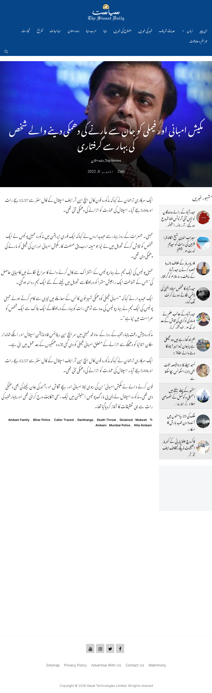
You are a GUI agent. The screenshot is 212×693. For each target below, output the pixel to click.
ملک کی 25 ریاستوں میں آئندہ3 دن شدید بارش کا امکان (181, 422)
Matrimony (157, 665)
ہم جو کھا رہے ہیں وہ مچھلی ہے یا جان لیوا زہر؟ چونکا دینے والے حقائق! (179, 345)
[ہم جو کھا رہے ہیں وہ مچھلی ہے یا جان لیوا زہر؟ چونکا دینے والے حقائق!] (203, 345)
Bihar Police (41, 420)
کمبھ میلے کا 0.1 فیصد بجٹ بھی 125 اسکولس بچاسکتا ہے (179, 371)
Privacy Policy (75, 665)
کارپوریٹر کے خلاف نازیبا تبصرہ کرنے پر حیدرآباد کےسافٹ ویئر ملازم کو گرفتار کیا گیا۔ (178, 272)
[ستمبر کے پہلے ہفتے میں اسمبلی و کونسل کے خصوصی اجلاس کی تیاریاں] (203, 396)
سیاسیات (55, 30)
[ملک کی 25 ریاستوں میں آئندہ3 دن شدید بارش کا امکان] (203, 421)
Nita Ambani (143, 425)
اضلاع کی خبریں (122, 30)
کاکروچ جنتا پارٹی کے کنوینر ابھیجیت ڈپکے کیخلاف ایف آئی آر (179, 447)
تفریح (40, 30)
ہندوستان (73, 30)
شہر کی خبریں (145, 30)
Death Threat (106, 420)
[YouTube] (90, 648)
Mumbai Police (119, 425)
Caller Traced (64, 420)
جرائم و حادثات (198, 40)
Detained (126, 420)
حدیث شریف (167, 30)
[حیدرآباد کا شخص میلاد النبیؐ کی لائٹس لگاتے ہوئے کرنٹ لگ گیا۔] (203, 294)
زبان (190, 30)
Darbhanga (85, 420)
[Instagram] (100, 648)
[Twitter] (110, 648)
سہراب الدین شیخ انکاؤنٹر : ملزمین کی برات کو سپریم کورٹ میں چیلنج (179, 243)
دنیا (105, 30)
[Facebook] (120, 648)
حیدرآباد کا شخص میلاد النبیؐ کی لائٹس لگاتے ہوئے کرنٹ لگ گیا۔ (178, 294)
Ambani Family (18, 420)
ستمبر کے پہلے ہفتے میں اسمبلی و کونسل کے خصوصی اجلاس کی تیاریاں (178, 396)
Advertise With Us (106, 665)
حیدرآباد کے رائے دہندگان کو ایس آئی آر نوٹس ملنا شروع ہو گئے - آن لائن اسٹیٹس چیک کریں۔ (178, 221)
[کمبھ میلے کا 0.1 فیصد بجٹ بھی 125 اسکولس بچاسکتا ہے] (203, 370)
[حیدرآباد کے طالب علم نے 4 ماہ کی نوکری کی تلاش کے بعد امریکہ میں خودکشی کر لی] (203, 319)
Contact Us (135, 665)
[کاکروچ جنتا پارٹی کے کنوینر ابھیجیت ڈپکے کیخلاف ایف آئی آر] (203, 447)
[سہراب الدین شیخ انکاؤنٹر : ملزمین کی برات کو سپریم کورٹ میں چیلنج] (203, 243)
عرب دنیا (91, 30)
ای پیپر (203, 30)
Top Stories (113, 159)
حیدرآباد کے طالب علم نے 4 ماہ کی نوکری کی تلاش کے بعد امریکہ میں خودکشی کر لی (178, 320)
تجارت (26, 30)
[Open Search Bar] (6, 51)
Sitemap (53, 665)
